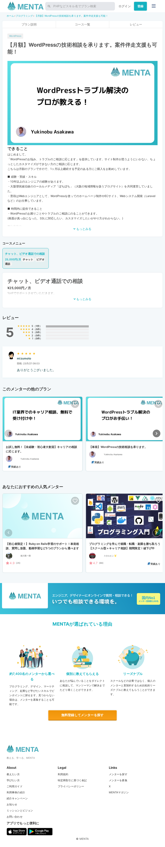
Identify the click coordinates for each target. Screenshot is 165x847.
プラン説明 (29, 24)
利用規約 (63, 774)
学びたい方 (13, 780)
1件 (37, 326)
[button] (157, 433)
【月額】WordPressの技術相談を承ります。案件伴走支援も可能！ (71, 15)
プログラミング (24, 15)
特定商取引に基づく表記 (72, 780)
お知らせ (12, 804)
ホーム (10, 15)
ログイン (125, 6)
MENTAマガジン (119, 792)
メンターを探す (118, 774)
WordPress (15, 36)
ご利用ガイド (15, 786)
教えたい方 (13, 774)
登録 (140, 6)
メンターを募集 (118, 780)
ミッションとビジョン (20, 810)
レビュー (136, 24)
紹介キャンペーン (17, 798)
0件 (38, 329)
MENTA (84, 838)
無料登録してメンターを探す (82, 715)
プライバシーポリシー (71, 786)
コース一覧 (82, 24)
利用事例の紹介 (16, 792)
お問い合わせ (15, 816)
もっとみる (83, 229)
